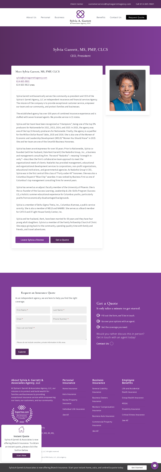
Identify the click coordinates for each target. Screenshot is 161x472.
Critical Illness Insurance (133, 414)
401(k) (125, 403)
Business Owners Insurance (100, 399)
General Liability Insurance (100, 390)
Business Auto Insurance (103, 416)
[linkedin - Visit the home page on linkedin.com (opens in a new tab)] (149, 451)
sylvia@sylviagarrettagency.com (31, 77)
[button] (32, 240)
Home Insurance (70, 388)
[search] (155, 17)
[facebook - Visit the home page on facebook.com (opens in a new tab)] (144, 451)
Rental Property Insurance (70, 402)
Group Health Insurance (133, 397)
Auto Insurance (69, 394)
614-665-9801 (23, 81)
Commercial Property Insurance (102, 423)
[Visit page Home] (80, 17)
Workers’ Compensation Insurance (103, 409)
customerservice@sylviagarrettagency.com (109, 4)
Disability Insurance (131, 409)
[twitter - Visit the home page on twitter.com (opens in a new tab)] (139, 451)
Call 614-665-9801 (145, 4)
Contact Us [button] (102, 343)
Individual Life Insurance (74, 409)
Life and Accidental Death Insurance (130, 390)
